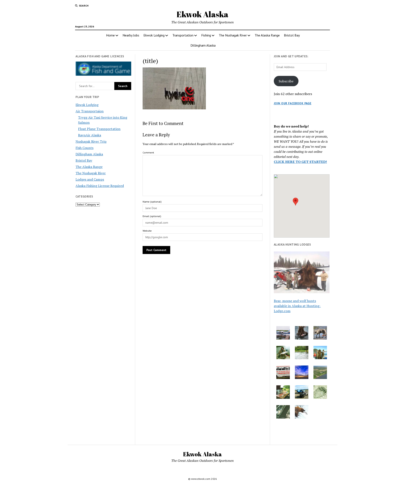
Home (110, 35)
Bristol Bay (292, 35)
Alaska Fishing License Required (100, 185)
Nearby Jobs (131, 35)
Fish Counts (84, 147)
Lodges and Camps (90, 179)
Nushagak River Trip (91, 141)
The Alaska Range (267, 35)
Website (147, 230)
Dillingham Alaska (203, 45)
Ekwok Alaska (202, 14)
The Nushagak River (233, 35)
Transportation (182, 35)
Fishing (206, 35)
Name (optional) (152, 201)
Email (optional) (152, 216)
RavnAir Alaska (89, 135)
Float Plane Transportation (99, 128)
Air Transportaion (90, 111)
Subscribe (286, 81)
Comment (148, 152)
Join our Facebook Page (292, 103)
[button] (295, 202)
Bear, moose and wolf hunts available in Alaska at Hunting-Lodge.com (297, 305)
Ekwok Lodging (154, 35)
